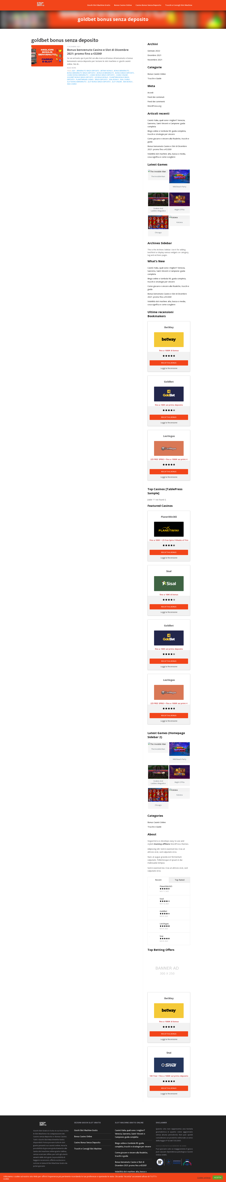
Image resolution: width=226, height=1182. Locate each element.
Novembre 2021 (155, 59)
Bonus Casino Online (123, 5)
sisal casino (125, 79)
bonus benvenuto (121, 71)
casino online (122, 75)
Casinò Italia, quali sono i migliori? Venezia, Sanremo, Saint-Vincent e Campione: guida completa (166, 123)
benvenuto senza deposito (88, 71)
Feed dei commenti (156, 101)
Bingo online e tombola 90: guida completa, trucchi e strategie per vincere (133, 1145)
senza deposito (101, 79)
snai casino (72, 84)
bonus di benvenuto (105, 73)
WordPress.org (154, 106)
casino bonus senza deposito (102, 75)
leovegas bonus (101, 77)
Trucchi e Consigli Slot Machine (178, 5)
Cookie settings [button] (204, 1177)
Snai (161, 936)
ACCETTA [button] (217, 1177)
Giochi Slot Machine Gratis (98, 5)
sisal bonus (114, 79)
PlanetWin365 (166, 886)
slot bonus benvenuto (76, 82)
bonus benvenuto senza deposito (81, 73)
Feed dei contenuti (156, 97)
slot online (117, 82)
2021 (73, 71)
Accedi (150, 92)
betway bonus (107, 71)
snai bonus (127, 82)
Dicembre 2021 (155, 55)
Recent (158, 879)
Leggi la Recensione (168, 368)
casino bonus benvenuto (77, 75)
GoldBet (163, 911)
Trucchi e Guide (154, 78)
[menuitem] (98, 5)
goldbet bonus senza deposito (80, 77)
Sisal (162, 898)
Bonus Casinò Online (157, 74)
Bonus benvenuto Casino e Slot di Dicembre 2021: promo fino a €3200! (98, 51)
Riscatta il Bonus (168, 362)
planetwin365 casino (85, 79)
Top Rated (179, 879)
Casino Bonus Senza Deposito (148, 5)
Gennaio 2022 (154, 50)
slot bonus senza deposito (99, 82)
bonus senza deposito (124, 73)
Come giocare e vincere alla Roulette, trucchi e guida (131, 1154)
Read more (71, 67)
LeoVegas (164, 923)
